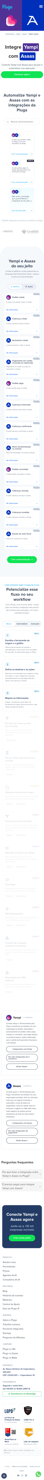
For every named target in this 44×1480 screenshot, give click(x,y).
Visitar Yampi (21, 1066)
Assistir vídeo (11, 740)
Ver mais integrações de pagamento (18, 1132)
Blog (5, 1291)
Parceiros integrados (13, 1329)
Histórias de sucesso (13, 1295)
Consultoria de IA (11, 1280)
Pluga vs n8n (9, 1349)
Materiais (7, 1300)
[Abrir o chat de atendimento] (4, 1476)
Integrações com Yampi (22, 1049)
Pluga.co (7, 7)
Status (22, 1471)
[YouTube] (18, 1476)
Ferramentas (10, 34)
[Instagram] (22, 1476)
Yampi (18, 34)
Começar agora (22, 74)
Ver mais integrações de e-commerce (19, 1058)
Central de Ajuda (11, 1304)
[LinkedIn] (26, 1476)
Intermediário (22, 624)
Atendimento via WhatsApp (23, 1394)
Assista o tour (9, 1262)
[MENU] (41, 7)
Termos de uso (35, 1466)
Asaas (24, 34)
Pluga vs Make (10, 1358)
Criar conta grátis (22, 1238)
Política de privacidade (19, 1466)
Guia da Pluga (10, 1309)
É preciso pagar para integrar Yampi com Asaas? (18, 1186)
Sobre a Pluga (10, 1320)
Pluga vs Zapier (10, 1353)
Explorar (9, 775)
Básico (9, 624)
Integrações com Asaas (22, 1123)
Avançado (35, 624)
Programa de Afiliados (14, 1337)
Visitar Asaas (21, 1140)
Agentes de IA (10, 1275)
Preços (6, 1271)
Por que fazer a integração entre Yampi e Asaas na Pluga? (20, 1174)
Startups (7, 1333)
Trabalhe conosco (11, 1324)
